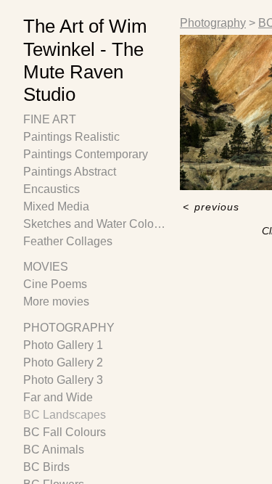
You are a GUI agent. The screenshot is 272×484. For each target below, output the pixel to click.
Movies (45, 267)
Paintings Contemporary (85, 154)
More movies (56, 301)
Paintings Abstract (69, 171)
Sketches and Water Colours (95, 224)
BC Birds (46, 467)
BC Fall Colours (64, 432)
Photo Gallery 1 (63, 345)
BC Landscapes (64, 415)
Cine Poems (55, 284)
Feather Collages (67, 241)
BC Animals (53, 449)
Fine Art (49, 119)
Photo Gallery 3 (63, 380)
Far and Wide (58, 397)
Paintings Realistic (71, 137)
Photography (69, 327)
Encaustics (51, 189)
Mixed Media (56, 206)
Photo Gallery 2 (63, 362)
